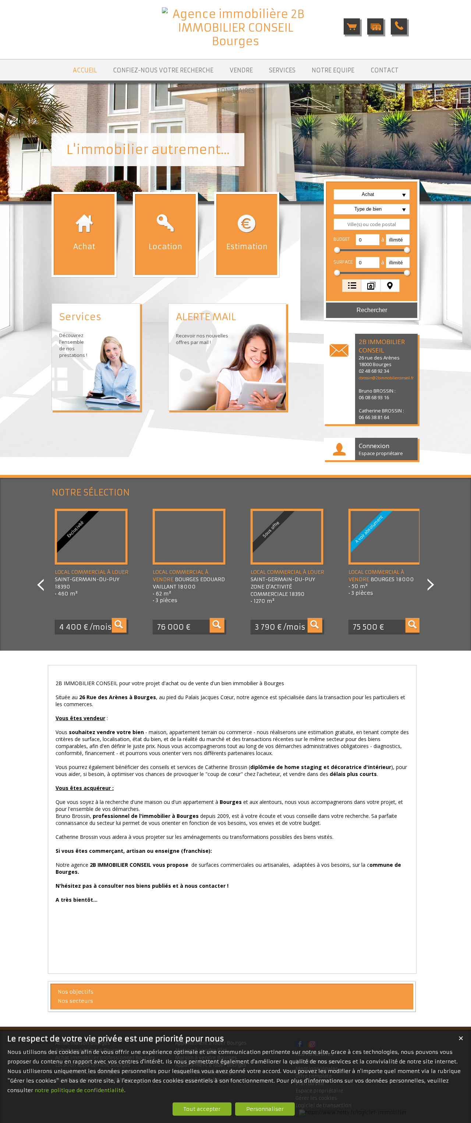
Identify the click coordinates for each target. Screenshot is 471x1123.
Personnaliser (265, 1109)
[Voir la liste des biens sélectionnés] (352, 26)
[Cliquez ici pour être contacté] (399, 26)
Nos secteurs (75, 1001)
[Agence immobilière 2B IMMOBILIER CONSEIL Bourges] (235, 41)
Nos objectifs (75, 991)
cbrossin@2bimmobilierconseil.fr (386, 377)
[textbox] (371, 224)
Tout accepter (202, 1109)
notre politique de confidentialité (79, 1090)
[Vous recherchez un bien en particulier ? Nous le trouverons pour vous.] (375, 26)
